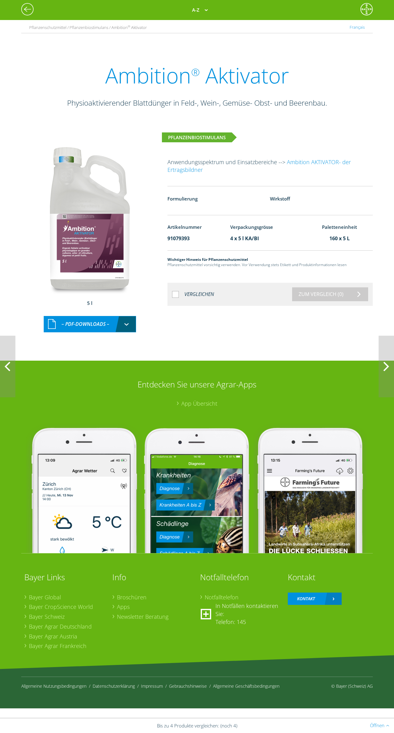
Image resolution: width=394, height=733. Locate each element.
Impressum (152, 686)
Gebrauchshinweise (188, 686)
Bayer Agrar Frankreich (57, 646)
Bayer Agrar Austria (53, 636)
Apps (123, 606)
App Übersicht (199, 403)
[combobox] (90, 324)
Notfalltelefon (222, 597)
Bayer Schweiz (47, 616)
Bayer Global (45, 597)
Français (357, 27)
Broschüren (132, 597)
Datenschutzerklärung (114, 686)
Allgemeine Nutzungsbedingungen (53, 686)
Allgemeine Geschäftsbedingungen (246, 686)
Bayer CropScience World (61, 606)
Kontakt (306, 598)
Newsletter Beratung (142, 616)
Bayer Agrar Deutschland (60, 626)
